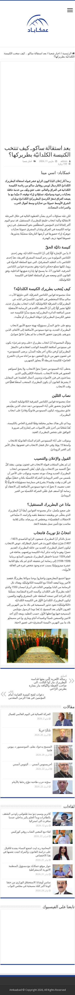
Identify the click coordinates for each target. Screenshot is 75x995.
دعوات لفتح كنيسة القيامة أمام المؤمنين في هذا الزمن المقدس (26, 694)
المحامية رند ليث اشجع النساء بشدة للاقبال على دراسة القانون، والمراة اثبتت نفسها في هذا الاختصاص (27, 852)
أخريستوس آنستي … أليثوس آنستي (32, 764)
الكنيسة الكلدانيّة (33, 253)
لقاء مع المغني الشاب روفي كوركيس (31, 831)
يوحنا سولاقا (29, 578)
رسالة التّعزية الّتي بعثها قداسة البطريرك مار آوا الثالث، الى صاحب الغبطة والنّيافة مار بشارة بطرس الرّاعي (48, 682)
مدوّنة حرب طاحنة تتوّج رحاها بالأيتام (31, 782)
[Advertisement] (37, 105)
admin (64, 161)
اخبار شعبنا (54, 53)
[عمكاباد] (38, 23)
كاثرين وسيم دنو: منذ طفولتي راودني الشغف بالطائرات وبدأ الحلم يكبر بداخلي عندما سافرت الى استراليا (27, 817)
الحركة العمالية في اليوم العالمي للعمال (29, 714)
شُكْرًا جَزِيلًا (45, 730)
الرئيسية (67, 53)
